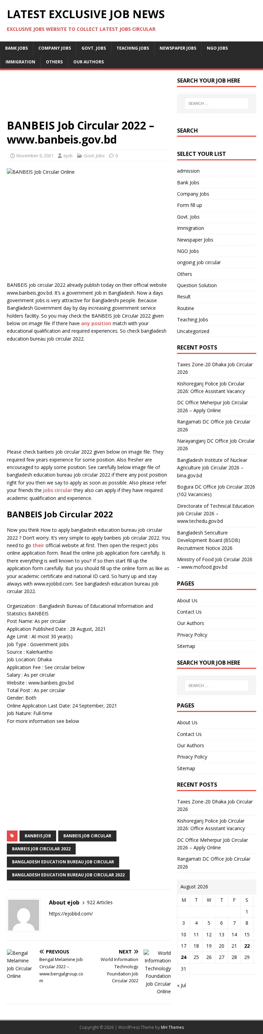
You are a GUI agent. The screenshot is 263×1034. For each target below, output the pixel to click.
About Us (187, 600)
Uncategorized (193, 331)
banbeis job (38, 836)
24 (183, 957)
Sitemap (186, 646)
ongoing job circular (199, 262)
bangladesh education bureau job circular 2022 (68, 875)
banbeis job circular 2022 (41, 849)
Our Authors (88, 62)
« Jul (181, 985)
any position (96, 323)
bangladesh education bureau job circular (63, 862)
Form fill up (189, 205)
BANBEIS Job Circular (87, 836)
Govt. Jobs (94, 48)
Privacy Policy (192, 634)
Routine (185, 308)
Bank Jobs (16, 48)
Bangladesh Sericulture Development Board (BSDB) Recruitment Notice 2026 (208, 540)
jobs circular (57, 490)
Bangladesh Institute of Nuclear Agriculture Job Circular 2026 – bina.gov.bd (212, 468)
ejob (68, 155)
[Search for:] (216, 103)
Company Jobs (54, 48)
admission (188, 171)
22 (247, 946)
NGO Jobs (217, 48)
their (38, 545)
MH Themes (172, 1027)
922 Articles (100, 902)
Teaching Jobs (132, 48)
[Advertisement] (89, 97)
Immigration (20, 62)
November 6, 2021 (34, 155)
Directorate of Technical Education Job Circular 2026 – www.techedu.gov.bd (215, 514)
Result (184, 296)
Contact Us (189, 611)
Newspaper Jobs (178, 48)
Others (54, 62)
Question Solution (197, 285)
